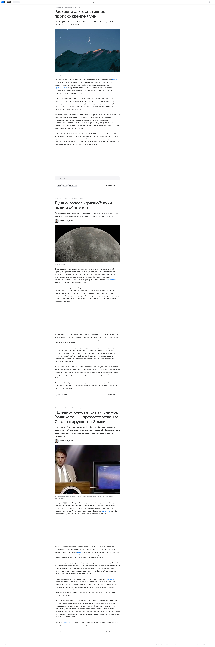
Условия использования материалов (170, 644)
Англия (114, 80)
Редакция (157, 644)
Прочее (82, 408)
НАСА (79, 552)
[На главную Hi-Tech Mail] (7, 2)
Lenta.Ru (73, 7)
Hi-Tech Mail (74, 198)
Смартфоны (109, 579)
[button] (87, 243)
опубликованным (61, 88)
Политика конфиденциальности (204, 644)
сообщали (66, 622)
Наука (79, 7)
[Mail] (2, 2)
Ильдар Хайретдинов (66, 220)
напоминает (106, 511)
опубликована (111, 280)
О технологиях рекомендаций (188, 644)
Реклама (14, 644)
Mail (3, 644)
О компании (8, 644)
